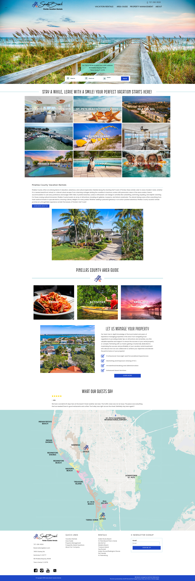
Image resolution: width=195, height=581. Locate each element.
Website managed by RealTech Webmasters (147, 577)
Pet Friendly (102, 553)
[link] (49, 109)
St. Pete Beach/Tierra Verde (107, 541)
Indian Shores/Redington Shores (109, 551)
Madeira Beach (103, 545)
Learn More (127, 375)
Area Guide (122, 7)
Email (135, 540)
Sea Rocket (102, 549)
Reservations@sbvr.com (42, 548)
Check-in (72, 78)
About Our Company (73, 547)
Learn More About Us (41, 206)
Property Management (141, 7)
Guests (109, 77)
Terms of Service (151, 578)
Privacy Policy (140, 578)
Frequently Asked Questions (75, 545)
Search (125, 78)
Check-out (91, 78)
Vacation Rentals (104, 7)
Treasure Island (103, 547)
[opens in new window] (36, 571)
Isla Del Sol (101, 543)
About (159, 7)
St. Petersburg (103, 555)
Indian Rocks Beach (104, 539)
